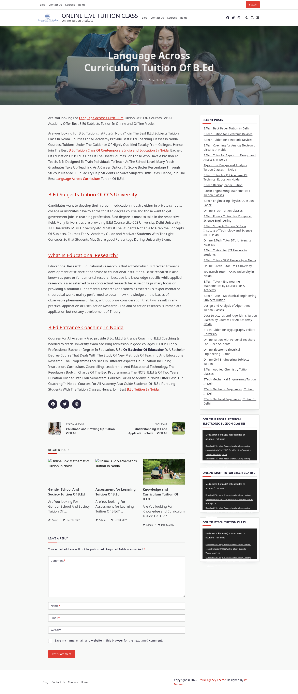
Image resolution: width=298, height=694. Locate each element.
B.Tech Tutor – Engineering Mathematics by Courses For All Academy (225, 286)
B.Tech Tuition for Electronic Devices (228, 134)
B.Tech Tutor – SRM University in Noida (230, 260)
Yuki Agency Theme (213, 680)
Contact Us (55, 4)
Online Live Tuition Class (100, 15)
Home (81, 4)
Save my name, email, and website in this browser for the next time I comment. (109, 640)
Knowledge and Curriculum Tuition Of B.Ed (160, 494)
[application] (230, 445)
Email (55, 618)
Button (252, 4)
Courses (70, 4)
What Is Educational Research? (83, 255)
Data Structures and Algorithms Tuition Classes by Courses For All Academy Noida (230, 320)
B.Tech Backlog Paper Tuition (223, 185)
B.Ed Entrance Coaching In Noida (85, 327)
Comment (58, 561)
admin (140, 80)
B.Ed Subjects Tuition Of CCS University (92, 194)
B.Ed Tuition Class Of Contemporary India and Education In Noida (119, 150)
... (65, 511)
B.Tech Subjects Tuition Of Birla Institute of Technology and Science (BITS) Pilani (228, 230)
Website (56, 630)
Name (55, 606)
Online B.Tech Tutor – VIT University (228, 266)
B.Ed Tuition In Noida (143, 389)
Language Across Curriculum (101, 118)
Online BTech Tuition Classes (223, 210)
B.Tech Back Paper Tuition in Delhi (227, 128)
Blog (42, 4)
